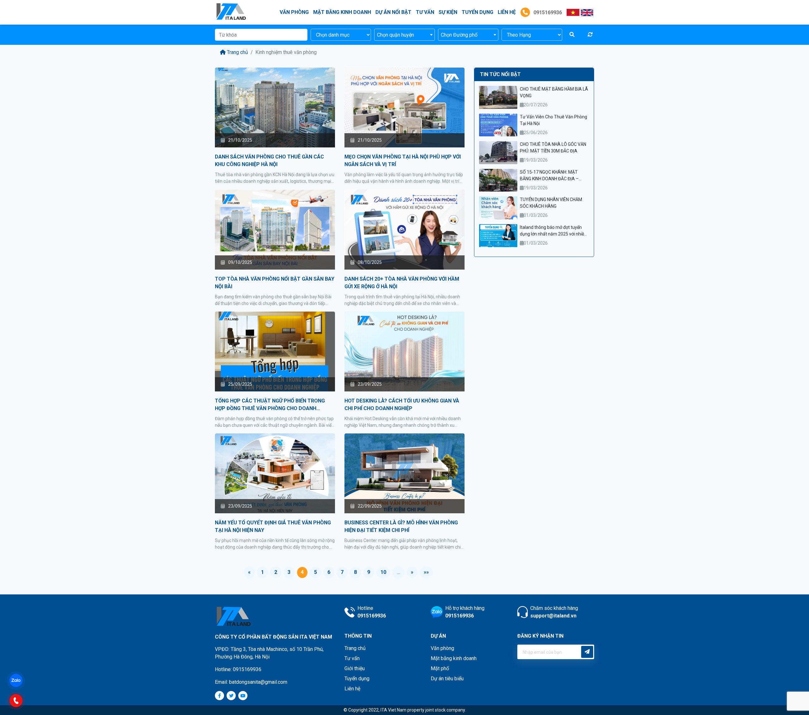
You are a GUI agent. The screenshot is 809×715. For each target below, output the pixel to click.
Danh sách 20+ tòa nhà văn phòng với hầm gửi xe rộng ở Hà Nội (401, 282)
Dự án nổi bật (393, 12)
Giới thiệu (354, 668)
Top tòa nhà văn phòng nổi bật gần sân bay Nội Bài (274, 282)
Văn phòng (294, 12)
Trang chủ (237, 52)
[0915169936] (19, 700)
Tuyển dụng (477, 12)
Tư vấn (425, 12)
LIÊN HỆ (507, 12)
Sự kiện (448, 12)
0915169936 (547, 12)
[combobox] (404, 35)
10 (383, 572)
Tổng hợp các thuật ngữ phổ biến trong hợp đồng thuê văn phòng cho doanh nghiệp (270, 405)
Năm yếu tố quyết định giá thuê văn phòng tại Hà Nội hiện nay (273, 526)
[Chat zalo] (19, 680)
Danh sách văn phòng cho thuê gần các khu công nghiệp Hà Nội (269, 160)
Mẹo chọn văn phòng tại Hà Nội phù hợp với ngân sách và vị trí (402, 160)
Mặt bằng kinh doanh (342, 12)
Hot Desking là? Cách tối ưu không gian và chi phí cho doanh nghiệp (401, 404)
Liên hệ (352, 689)
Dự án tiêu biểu (447, 679)
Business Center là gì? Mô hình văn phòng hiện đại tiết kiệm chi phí (401, 526)
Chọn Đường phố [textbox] (459, 35)
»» (426, 572)
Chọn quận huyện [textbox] (395, 35)
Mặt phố (440, 668)
